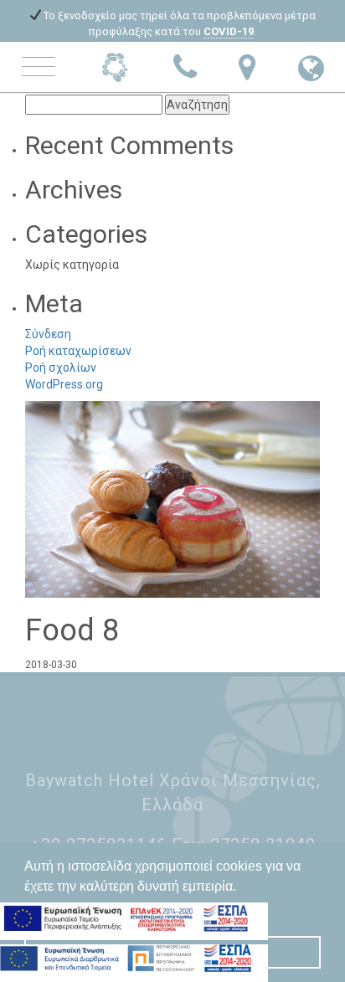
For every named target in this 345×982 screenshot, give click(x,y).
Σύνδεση (48, 334)
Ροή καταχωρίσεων (78, 350)
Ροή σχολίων (60, 367)
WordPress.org (64, 384)
